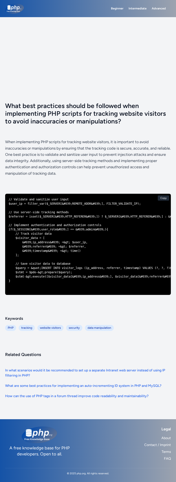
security (74, 328)
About (166, 438)
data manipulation (99, 328)
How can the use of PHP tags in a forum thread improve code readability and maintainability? (77, 396)
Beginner (117, 8)
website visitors (50, 328)
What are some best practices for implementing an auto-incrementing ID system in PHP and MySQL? (83, 386)
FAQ (167, 458)
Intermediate (138, 8)
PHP (11, 328)
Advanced (159, 8)
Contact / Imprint (157, 445)
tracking (26, 328)
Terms (166, 452)
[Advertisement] (88, 49)
